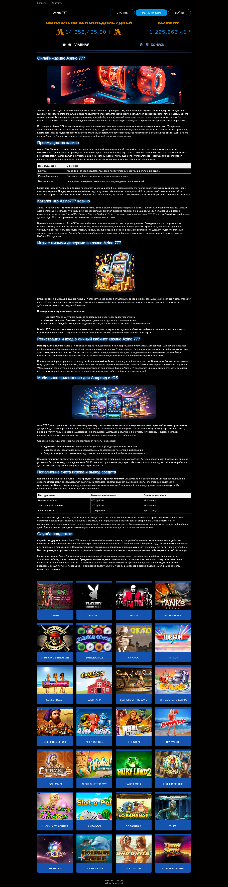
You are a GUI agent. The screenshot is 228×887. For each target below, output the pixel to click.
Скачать (122, 12)
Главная (42, 3)
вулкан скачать (145, 117)
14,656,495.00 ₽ (88, 32)
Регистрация (151, 12)
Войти (179, 12)
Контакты (57, 3)
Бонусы (158, 45)
